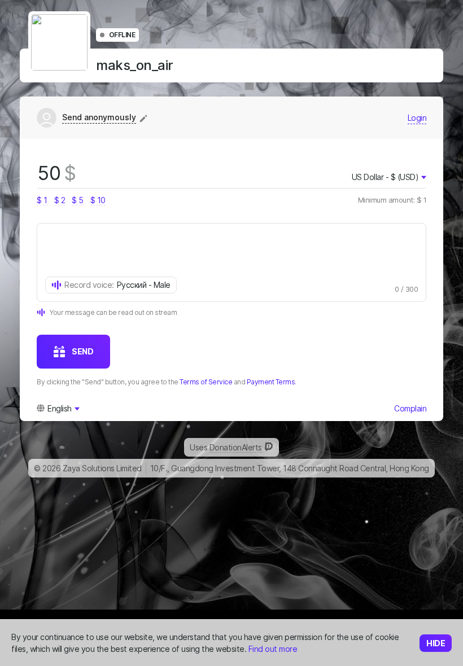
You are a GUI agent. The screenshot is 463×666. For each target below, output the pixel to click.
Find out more (273, 649)
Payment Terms (271, 382)
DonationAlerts (235, 447)
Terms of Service (206, 382)
